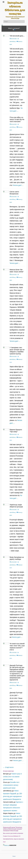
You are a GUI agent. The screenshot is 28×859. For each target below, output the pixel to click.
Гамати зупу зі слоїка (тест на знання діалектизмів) (12, 776)
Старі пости (8, 767)
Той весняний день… (17, 36)
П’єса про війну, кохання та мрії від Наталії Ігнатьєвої (17, 119)
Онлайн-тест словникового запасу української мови (11, 785)
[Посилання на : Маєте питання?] (14, 25)
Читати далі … (18, 185)
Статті (14, 856)
